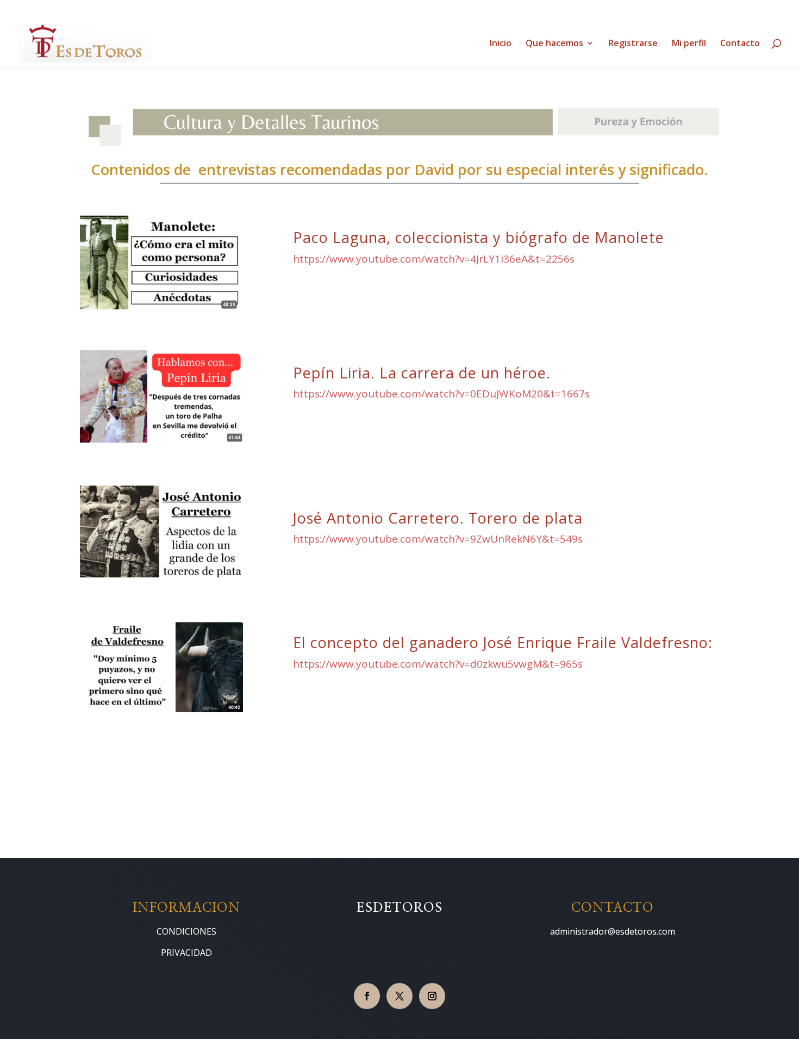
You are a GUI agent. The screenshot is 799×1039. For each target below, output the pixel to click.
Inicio (500, 44)
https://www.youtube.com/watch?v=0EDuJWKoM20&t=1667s (441, 394)
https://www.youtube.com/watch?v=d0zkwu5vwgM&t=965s (438, 664)
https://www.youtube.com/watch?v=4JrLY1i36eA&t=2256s (434, 259)
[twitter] (399, 996)
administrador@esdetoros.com (612, 931)
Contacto (740, 44)
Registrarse (633, 44)
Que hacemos (554, 44)
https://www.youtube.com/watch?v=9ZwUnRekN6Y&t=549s (438, 539)
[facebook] (367, 996)
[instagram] (432, 996)
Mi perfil (689, 44)
